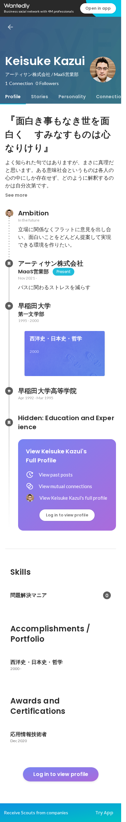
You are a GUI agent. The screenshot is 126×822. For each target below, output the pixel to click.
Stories (39, 96)
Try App (104, 812)
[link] (65, 353)
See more (16, 195)
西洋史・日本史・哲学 (56, 338)
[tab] (13, 96)
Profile (13, 96)
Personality (72, 96)
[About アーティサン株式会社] (9, 263)
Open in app (98, 8)
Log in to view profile (67, 515)
